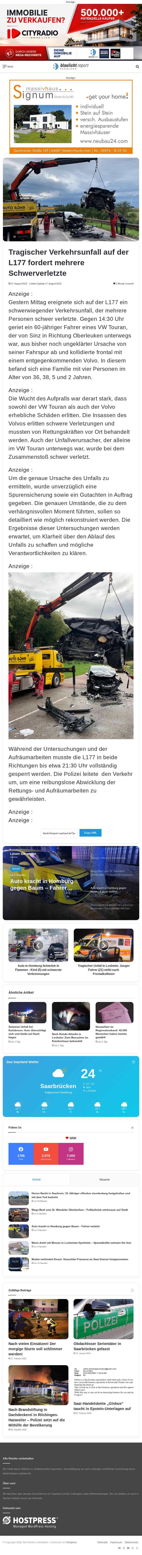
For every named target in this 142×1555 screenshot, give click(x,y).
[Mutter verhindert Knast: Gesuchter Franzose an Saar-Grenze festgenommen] (19, 1264)
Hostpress (71, 1542)
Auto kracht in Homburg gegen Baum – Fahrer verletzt (66, 1226)
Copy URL (90, 832)
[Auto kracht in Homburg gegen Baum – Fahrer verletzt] (19, 1231)
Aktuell (16, 868)
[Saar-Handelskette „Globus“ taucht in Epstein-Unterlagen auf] (103, 1382)
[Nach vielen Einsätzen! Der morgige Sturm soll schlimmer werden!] (38, 1319)
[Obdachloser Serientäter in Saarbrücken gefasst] (103, 1319)
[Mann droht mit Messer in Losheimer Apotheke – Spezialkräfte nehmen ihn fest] (19, 1248)
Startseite (102, 1542)
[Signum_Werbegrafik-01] (71, 116)
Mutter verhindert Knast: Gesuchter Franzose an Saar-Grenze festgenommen (80, 1259)
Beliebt (36, 1179)
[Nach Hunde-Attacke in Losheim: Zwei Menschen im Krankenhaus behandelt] (71, 1016)
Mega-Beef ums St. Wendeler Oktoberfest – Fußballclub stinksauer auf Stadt (80, 1209)
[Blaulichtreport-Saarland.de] (71, 66)
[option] (71, 883)
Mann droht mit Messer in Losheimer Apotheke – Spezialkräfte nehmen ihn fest (43, 884)
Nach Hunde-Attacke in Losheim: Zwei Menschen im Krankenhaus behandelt (70, 1038)
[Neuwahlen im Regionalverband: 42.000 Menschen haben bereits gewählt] (114, 1012)
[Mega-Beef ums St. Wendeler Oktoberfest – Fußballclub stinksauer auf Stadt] (19, 1215)
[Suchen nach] (137, 68)
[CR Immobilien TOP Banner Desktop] (71, 32)
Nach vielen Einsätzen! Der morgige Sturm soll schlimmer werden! (35, 1349)
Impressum (116, 1542)
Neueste (104, 1179)
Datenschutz (131, 1542)
